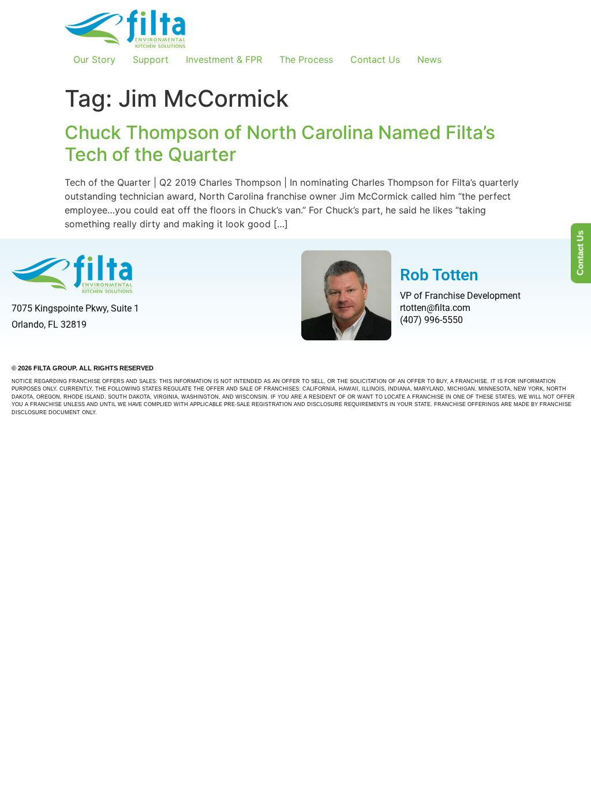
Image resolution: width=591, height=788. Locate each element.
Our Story (94, 59)
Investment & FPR (224, 59)
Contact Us (375, 59)
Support (151, 59)
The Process (306, 59)
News (429, 59)
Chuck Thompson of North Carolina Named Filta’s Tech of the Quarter (280, 143)
